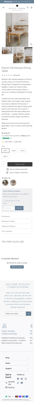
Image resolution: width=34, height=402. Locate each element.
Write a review (17, 267)
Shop (7, 358)
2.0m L (22, 151)
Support (8, 368)
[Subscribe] (28, 314)
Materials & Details (8, 221)
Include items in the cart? (11, 202)
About (7, 363)
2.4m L (5, 156)
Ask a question (7, 231)
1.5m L (5, 151)
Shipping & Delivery (9, 226)
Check (19, 208)
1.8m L (14, 151)
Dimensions (6, 216)
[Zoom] (31, 44)
